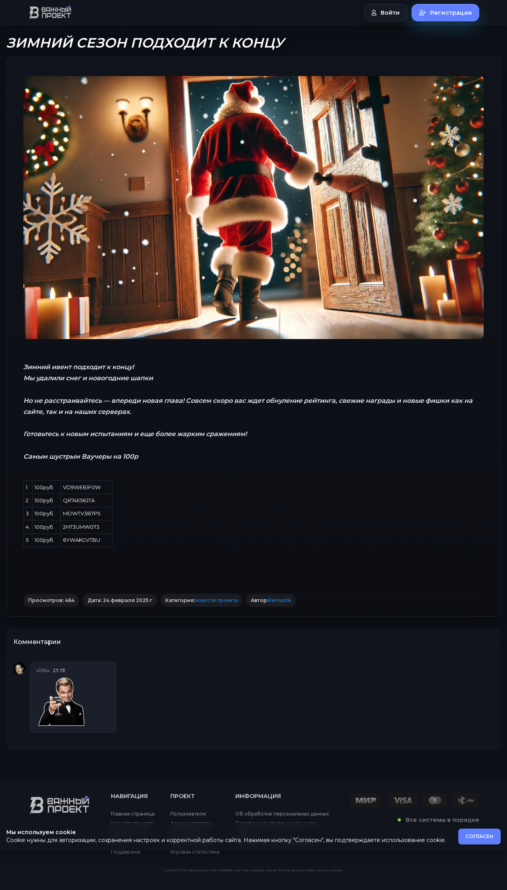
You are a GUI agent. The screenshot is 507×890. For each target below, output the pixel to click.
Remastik (279, 600)
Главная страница (132, 814)
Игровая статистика (194, 852)
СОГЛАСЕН (479, 836)
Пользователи (188, 814)
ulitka (43, 670)
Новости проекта (216, 600)
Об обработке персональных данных (282, 814)
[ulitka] (19, 668)
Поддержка (125, 852)
